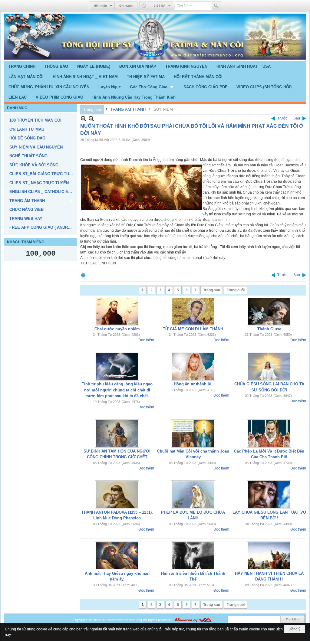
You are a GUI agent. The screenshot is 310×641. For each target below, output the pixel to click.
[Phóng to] (91, 118)
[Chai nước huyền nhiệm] (117, 311)
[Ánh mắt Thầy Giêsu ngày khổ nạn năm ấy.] (117, 555)
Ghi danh (126, 5)
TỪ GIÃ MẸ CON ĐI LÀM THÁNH (193, 329)
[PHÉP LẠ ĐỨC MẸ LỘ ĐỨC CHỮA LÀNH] (193, 494)
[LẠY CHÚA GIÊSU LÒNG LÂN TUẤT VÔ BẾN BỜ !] (269, 494)
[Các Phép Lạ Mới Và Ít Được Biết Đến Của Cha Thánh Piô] (269, 433)
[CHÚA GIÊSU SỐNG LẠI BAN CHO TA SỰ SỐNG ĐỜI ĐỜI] (269, 366)
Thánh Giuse (269, 329)
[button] (152, 87)
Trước (282, 118)
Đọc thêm (146, 340)
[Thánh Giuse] (269, 311)
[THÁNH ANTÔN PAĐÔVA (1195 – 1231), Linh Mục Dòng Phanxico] (117, 494)
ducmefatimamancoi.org (122, 620)
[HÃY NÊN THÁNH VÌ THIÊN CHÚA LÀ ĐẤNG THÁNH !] (269, 555)
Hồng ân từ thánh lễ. (193, 384)
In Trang (83, 275)
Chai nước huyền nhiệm (117, 329)
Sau (296, 118)
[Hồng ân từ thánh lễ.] (193, 366)
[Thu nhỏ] (83, 118)
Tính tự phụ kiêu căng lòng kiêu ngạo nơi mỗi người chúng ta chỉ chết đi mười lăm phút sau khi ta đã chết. (117, 390)
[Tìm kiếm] (216, 6)
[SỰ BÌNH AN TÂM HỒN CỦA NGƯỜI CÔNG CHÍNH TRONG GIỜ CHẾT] (117, 433)
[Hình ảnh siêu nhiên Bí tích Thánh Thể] (193, 555)
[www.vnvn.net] (192, 620)
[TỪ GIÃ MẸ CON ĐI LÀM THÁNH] (193, 311)
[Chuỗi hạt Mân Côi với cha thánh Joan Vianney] (193, 433)
